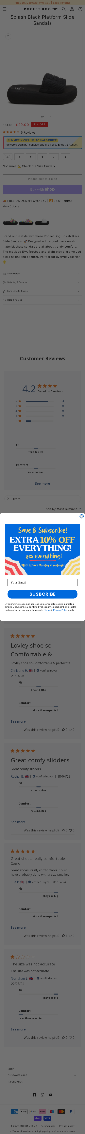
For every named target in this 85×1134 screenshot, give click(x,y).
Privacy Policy (60, 610)
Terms (47, 610)
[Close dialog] (81, 516)
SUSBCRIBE (42, 594)
